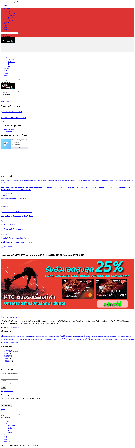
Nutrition (50, 336)
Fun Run (28, 336)
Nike (46, 336)
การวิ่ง (15, 339)
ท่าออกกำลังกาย (55, 339)
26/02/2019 (4, 247)
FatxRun (5, 206)
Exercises (22, 336)
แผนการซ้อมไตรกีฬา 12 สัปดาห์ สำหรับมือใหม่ (17, 216)
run (71, 336)
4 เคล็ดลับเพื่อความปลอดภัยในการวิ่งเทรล (16, 242)
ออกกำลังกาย (106, 339)
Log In (3, 409)
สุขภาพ (10, 20)
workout (11, 339)
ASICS (10, 336)
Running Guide (89, 336)
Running (6, 356)
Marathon (41, 336)
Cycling (6, 350)
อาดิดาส (112, 339)
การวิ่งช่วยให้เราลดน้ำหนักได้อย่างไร (14, 203)
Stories (6, 27)
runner (75, 336)
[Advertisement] (34, 48)
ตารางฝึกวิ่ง (39, 339)
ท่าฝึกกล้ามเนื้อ (46, 339)
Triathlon (7, 361)
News (6, 24)
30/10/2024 (4, 234)
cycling (13, 336)
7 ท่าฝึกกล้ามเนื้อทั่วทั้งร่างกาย (12, 229)
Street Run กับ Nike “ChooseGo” (13, 117)
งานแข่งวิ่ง (25, 339)
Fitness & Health (9, 352)
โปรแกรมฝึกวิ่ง (9, 342)
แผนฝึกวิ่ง (125, 339)
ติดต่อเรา (7, 29)
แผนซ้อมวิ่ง (119, 339)
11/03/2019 (4, 221)
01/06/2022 (4, 195)
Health (37, 336)
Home (2, 101)
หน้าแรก (7, 9)
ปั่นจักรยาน (11, 15)
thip (4, 220)
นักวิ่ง (63, 339)
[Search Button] (19, 33)
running (81, 336)
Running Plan (98, 336)
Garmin (33, 336)
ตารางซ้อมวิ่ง (32, 339)
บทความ (7, 11)
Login (6, 5)
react (8, 101)
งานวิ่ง (20, 339)
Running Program (109, 336)
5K (2, 335)
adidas (6, 336)
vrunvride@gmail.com (13, 327)
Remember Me (7, 384)
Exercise (17, 336)
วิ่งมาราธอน (12, 13)
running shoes (119, 336)
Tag (6, 101)
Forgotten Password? (7, 391)
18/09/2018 (4, 121)
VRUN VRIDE (7, 193)
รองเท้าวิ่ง (83, 339)
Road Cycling (65, 336)
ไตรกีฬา (10, 18)
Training (6, 25)
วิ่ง (89, 339)
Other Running (55, 336)
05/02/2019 (4, 208)
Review (6, 22)
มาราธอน (75, 339)
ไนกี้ (20, 342)
